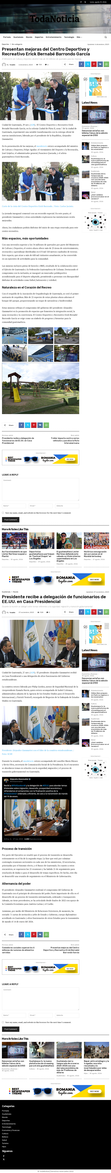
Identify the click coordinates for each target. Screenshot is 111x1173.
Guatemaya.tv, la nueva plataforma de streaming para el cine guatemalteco (100, 161)
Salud (93, 192)
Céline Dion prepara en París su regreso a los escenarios (99, 147)
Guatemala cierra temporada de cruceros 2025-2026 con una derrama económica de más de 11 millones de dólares (99, 179)
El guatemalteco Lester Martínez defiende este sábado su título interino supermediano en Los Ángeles (68, 556)
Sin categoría (17, 44)
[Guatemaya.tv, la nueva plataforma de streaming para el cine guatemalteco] (85, 159)
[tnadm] (4, 65)
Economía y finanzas (89, 126)
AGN (32, 124)
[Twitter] (85, 2)
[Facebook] (81, 2)
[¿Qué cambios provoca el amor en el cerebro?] (85, 195)
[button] (105, 37)
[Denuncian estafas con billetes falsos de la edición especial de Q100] (95, 115)
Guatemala (95, 171)
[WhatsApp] (106, 64)
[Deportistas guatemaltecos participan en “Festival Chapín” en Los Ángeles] (41, 540)
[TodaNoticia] (55, 18)
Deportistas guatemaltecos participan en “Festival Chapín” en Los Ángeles (41, 555)
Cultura (94, 156)
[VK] (100, 64)
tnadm (12, 65)
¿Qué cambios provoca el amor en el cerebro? (100, 197)
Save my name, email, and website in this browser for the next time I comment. (38, 512)
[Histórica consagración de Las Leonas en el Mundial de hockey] (96, 540)
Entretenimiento (97, 143)
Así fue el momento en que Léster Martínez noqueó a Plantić (14, 554)
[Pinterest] (94, 64)
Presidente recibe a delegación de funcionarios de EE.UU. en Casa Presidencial (18, 440)
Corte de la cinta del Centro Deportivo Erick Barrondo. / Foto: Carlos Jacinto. (38, 206)
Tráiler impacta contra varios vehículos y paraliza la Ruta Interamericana (65, 440)
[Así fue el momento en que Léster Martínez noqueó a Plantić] (14, 540)
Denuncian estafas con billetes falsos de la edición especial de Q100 (95, 133)
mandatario (42, 146)
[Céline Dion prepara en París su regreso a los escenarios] (85, 146)
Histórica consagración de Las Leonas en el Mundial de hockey (95, 554)
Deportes (5, 44)
